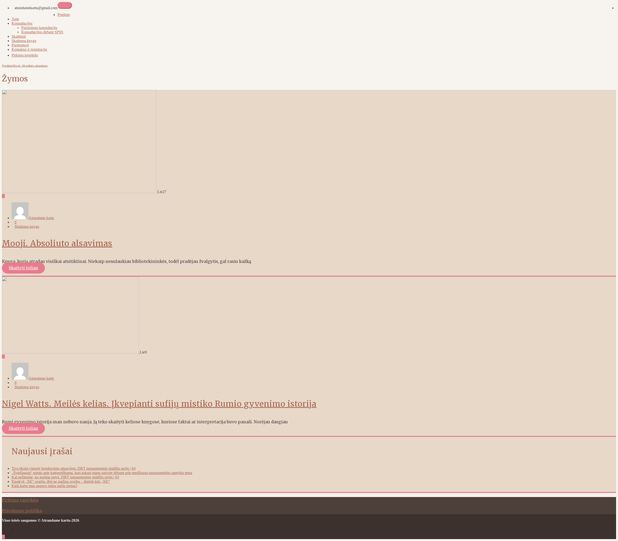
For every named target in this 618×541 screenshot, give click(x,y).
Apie (15, 19)
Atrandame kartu (41, 218)
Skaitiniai (19, 36)
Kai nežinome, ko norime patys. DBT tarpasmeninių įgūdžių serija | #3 (65, 477)
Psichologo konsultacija (39, 28)
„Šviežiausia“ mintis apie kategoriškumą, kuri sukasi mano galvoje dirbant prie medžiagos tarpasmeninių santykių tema (102, 473)
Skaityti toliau (23, 268)
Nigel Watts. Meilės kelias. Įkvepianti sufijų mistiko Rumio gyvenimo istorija (159, 404)
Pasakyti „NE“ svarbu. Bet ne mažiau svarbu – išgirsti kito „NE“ (61, 481)
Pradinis (63, 15)
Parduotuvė (20, 45)
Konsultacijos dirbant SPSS (42, 32)
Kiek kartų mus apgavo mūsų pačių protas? (44, 486)
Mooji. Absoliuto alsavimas (30, 65)
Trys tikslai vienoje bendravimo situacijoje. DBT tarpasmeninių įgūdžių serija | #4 (73, 468)
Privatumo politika (22, 510)
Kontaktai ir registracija (29, 49)
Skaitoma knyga (24, 41)
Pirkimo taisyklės (20, 500)
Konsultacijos (22, 23)
